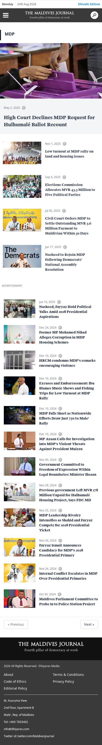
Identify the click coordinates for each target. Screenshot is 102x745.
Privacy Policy (63, 681)
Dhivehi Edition (89, 4)
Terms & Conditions (68, 674)
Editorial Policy (15, 688)
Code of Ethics (15, 681)
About (8, 674)
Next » (89, 624)
